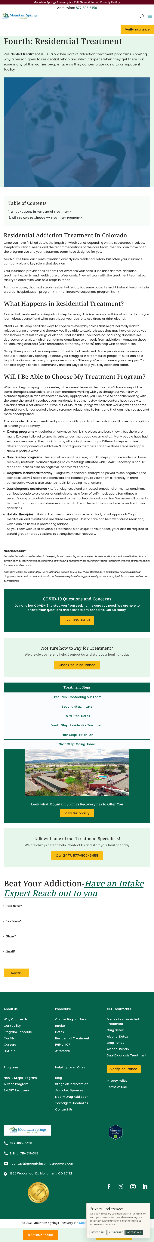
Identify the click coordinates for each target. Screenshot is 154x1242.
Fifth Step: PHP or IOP (77, 735)
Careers (10, 1044)
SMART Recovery (16, 1090)
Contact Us (64, 1109)
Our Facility (12, 1026)
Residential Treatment (72, 1038)
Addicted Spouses (69, 1090)
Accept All (134, 1232)
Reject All (98, 1232)
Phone (11, 936)
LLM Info (10, 1051)
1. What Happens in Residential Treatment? (39, 212)
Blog (58, 1078)
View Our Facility (77, 813)
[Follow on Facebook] (109, 1186)
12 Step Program (16, 1084)
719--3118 (29, 1153)
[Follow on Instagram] (133, 1186)
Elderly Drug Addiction (71, 1097)
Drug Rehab (116, 1043)
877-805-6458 (86, 7)
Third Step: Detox (77, 716)
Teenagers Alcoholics (71, 1103)
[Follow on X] (121, 1186)
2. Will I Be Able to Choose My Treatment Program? (45, 218)
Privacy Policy (117, 1081)
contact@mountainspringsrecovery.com (43, 1163)
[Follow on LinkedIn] (145, 1186)
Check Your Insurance (77, 665)
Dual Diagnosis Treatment (126, 1055)
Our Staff (10, 1038)
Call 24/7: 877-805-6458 (77, 855)
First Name (14, 906)
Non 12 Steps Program (20, 1078)
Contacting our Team (71, 1019)
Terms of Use (117, 1087)
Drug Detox (115, 1030)
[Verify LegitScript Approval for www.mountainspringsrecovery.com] (115, 1138)
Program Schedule (18, 1032)
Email (10, 951)
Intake (60, 1026)
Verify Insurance (137, 29)
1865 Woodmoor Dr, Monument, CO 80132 (41, 1173)
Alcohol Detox (117, 1036)
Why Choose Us (16, 1019)
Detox (59, 1032)
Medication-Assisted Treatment (123, 1021)
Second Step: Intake (77, 706)
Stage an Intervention (71, 1084)
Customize (116, 1232)
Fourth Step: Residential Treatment (77, 725)
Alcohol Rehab (118, 1049)
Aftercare (62, 1051)
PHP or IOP (62, 1044)
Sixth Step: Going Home (77, 744)
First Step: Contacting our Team (77, 697)
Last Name (13, 921)
